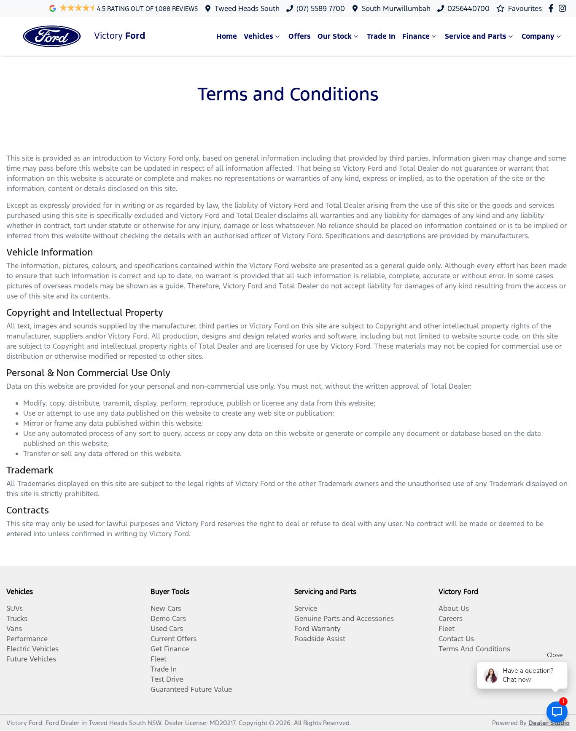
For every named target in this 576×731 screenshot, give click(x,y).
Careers (451, 618)
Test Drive (167, 679)
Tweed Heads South (247, 8)
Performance (27, 638)
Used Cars (167, 628)
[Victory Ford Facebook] (552, 8)
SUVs (14, 608)
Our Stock (335, 36)
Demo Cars (168, 618)
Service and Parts (475, 36)
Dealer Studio (549, 723)
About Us (454, 608)
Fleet (159, 659)
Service (305, 608)
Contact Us (456, 638)
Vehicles (258, 36)
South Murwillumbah (396, 8)
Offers (299, 36)
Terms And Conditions (474, 648)
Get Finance (170, 648)
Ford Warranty (317, 628)
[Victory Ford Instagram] (564, 8)
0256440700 (468, 8)
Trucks (16, 618)
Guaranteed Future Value (191, 689)
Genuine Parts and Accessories (344, 618)
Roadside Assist (319, 638)
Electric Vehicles (32, 648)
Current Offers (173, 638)
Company (538, 36)
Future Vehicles (31, 659)
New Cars (166, 608)
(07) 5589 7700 (320, 8)
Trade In (381, 36)
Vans (14, 628)
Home (226, 36)
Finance (416, 36)
